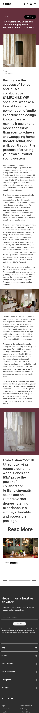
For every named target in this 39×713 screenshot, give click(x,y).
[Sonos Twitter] (9, 698)
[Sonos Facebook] (3, 698)
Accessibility (5, 709)
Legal (3, 706)
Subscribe (19, 624)
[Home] (7, 4)
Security (4, 712)
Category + (30, 17)
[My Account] (24, 4)
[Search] (27, 4)
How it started (10, 563)
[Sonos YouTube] (13, 698)
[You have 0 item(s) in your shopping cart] (31, 4)
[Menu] (35, 4)
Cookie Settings (25, 712)
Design (5, 17)
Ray (15, 230)
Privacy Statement (29, 632)
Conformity (23, 709)
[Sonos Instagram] (6, 698)
